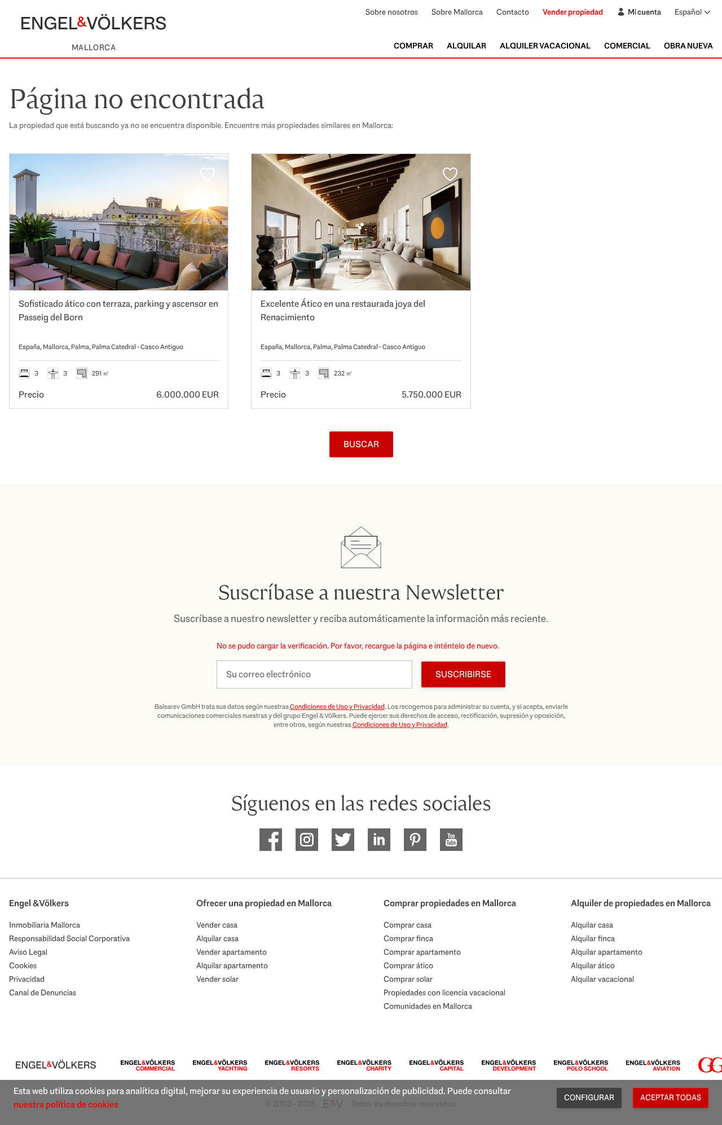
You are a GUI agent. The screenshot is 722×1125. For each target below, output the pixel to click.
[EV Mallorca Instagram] (307, 839)
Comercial (627, 46)
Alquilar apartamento (232, 965)
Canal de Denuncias (42, 992)
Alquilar (466, 46)
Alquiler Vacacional (545, 46)
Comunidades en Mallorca (428, 1006)
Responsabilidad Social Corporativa (69, 938)
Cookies (23, 965)
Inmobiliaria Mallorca (44, 925)
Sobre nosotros (392, 12)
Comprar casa (408, 925)
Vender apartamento (231, 952)
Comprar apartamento (422, 952)
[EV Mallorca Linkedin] (379, 839)
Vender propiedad (573, 12)
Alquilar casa (217, 938)
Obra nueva (688, 46)
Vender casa (216, 925)
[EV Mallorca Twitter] (343, 839)
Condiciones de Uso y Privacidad (337, 706)
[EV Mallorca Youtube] (451, 839)
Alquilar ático (593, 965)
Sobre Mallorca (457, 12)
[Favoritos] (208, 174)
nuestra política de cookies (66, 1104)
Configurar (589, 1097)
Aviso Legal (28, 952)
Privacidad (27, 979)
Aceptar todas (670, 1097)
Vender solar (217, 979)
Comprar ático (408, 965)
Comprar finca (408, 938)
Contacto (512, 12)
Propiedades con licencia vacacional (444, 992)
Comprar (413, 46)
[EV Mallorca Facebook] (270, 839)
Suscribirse (463, 674)
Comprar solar (408, 979)
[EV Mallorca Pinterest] (415, 839)
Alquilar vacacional (602, 979)
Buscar (361, 444)
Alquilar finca (593, 938)
